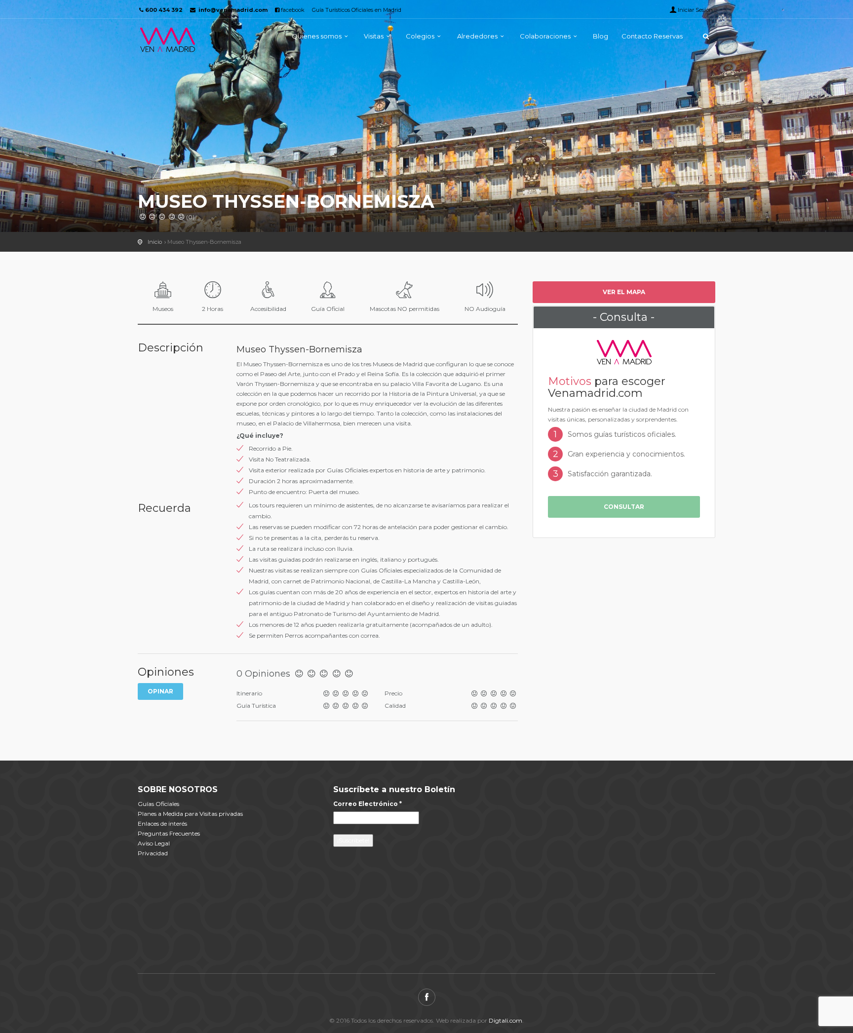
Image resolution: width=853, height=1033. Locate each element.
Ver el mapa (624, 292)
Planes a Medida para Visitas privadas (190, 813)
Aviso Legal (154, 843)
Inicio (155, 241)
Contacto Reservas (652, 36)
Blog (600, 36)
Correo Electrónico (367, 803)
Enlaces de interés (162, 823)
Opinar (160, 691)
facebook (292, 9)
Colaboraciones (545, 36)
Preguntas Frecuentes (169, 833)
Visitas (374, 36)
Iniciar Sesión (695, 9)
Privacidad (153, 853)
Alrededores (477, 36)
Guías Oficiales (158, 803)
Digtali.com (505, 1020)
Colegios (420, 36)
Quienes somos (317, 36)
